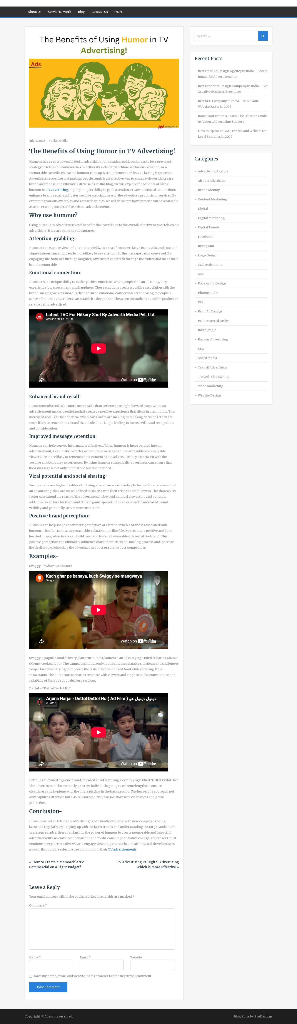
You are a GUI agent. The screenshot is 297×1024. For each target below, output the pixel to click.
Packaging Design (212, 283)
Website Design (209, 395)
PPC (201, 302)
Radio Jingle (207, 330)
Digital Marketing (211, 218)
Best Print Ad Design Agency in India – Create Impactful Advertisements (232, 74)
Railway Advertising (213, 339)
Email (85, 957)
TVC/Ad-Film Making (214, 377)
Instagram (206, 246)
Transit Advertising (212, 367)
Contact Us (100, 12)
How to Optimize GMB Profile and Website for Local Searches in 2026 (232, 134)
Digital (203, 209)
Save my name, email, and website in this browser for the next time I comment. (93, 976)
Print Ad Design (210, 311)
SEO (201, 349)
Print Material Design (214, 321)
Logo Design (207, 255)
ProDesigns (263, 1016)
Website (136, 957)
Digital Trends (209, 227)
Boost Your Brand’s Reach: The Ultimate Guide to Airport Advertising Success (232, 119)
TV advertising (57, 190)
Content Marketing (212, 199)
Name (35, 957)
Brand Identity (209, 190)
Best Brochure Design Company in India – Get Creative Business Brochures (233, 89)
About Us (34, 12)
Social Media (58, 141)
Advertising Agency (213, 171)
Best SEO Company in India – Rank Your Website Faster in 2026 (228, 104)
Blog (81, 12)
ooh (201, 274)
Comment (38, 905)
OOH (118, 12)
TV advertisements (122, 849)
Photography (208, 293)
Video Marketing (210, 386)
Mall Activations (210, 265)
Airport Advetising (212, 181)
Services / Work (59, 12)
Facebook (205, 237)
